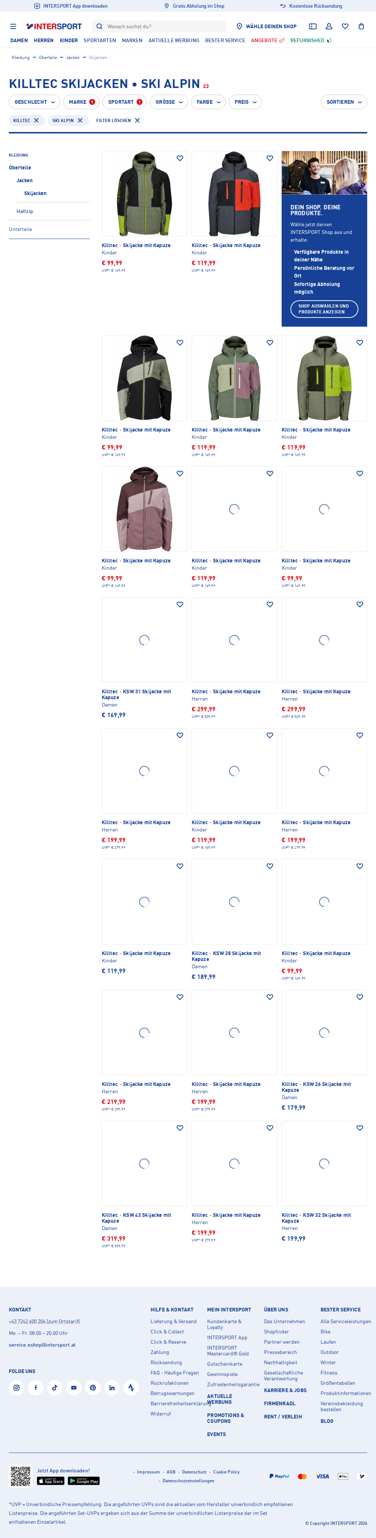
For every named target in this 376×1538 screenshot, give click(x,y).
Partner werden (282, 1342)
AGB (171, 1472)
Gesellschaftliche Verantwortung (283, 1375)
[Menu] (13, 26)
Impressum (148, 1472)
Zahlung (160, 1352)
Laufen (328, 1342)
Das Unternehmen (284, 1321)
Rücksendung (166, 1362)
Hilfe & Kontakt (172, 1310)
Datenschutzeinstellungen (188, 1480)
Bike (325, 1332)
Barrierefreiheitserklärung (176, 1403)
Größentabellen (338, 1383)
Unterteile (20, 229)
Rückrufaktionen (170, 1383)
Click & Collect (167, 1332)
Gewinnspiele (222, 1374)
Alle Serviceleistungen (346, 1321)
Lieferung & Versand (174, 1321)
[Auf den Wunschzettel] (180, 158)
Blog (327, 1421)
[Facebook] (35, 1387)
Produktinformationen (346, 1393)
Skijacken (35, 193)
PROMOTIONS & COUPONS (225, 1418)
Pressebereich (280, 1352)
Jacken (73, 57)
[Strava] (131, 1387)
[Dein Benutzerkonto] (329, 26)
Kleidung (21, 57)
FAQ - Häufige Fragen (175, 1373)
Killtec (21, 120)
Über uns (276, 1310)
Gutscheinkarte (224, 1364)
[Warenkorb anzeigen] (361, 26)
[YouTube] (74, 1387)
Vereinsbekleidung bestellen (342, 1406)
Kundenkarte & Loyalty (224, 1324)
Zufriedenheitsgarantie (232, 1384)
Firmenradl (280, 1403)
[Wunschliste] (345, 26)
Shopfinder (276, 1332)
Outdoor (330, 1352)
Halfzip (25, 211)
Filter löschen (113, 120)
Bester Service (341, 1310)
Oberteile (48, 57)
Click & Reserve (168, 1342)
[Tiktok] (54, 1387)
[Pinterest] (93, 1387)
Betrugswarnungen (173, 1393)
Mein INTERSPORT (229, 1310)
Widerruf (161, 1414)
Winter (328, 1362)
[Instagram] (16, 1387)
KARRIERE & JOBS (285, 1390)
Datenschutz (194, 1472)
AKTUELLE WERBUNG (219, 1399)
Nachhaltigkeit (280, 1362)
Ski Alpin (63, 120)
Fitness (329, 1373)
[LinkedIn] (112, 1387)
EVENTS (216, 1434)
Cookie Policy (226, 1472)
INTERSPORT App (227, 1337)
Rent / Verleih (283, 1416)
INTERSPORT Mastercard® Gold (228, 1351)
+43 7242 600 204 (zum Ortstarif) (44, 1321)
